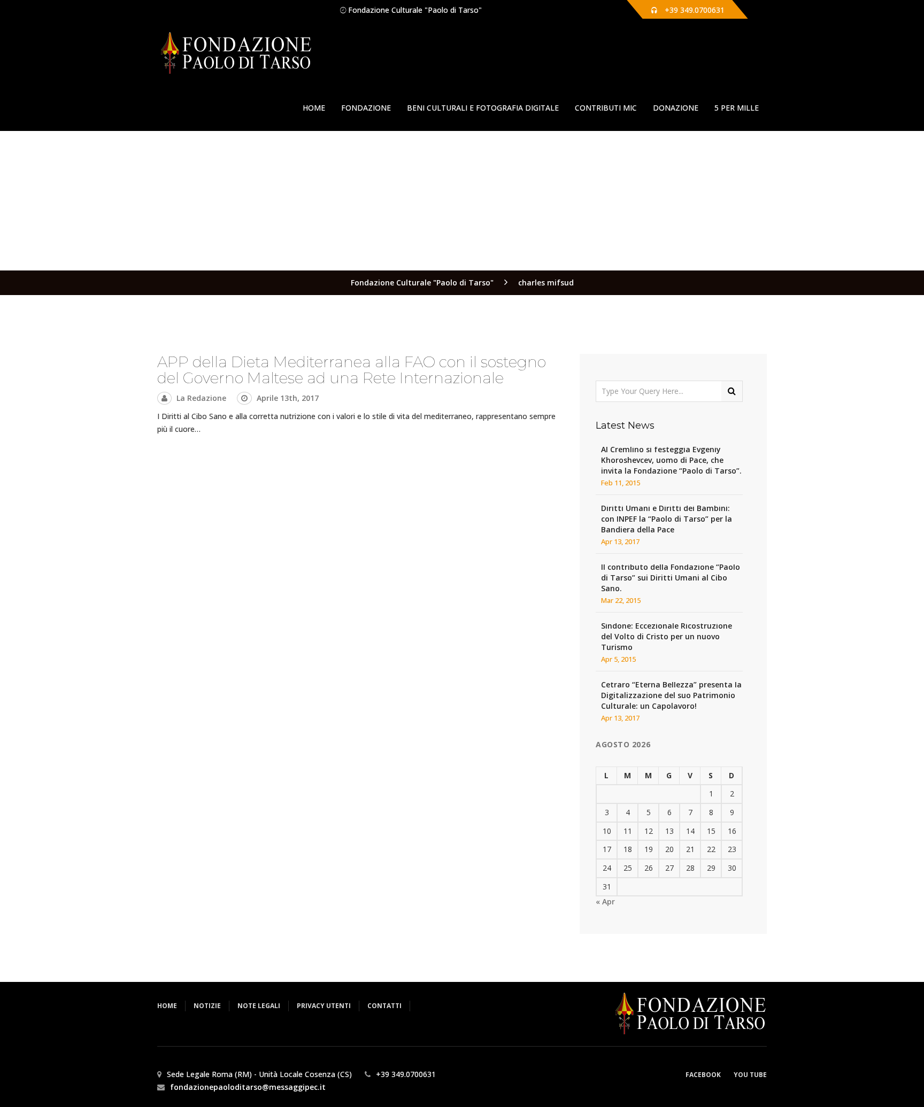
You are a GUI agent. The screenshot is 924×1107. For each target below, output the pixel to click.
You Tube (750, 1074)
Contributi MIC (606, 108)
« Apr (605, 901)
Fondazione (366, 108)
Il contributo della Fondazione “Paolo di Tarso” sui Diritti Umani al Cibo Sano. (670, 577)
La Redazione (201, 398)
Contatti (384, 1005)
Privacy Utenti (324, 1005)
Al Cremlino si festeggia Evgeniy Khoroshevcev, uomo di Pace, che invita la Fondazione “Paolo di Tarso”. (671, 460)
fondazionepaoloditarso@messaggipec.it (248, 1087)
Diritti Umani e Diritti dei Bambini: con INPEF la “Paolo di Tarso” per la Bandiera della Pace (666, 519)
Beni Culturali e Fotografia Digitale (483, 108)
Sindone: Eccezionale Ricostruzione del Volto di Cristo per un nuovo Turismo (666, 636)
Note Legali (258, 1005)
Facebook (703, 1074)
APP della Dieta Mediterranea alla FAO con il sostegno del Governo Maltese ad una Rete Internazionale (351, 370)
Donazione (675, 108)
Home (314, 108)
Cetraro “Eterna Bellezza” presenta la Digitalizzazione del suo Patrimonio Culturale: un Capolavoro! (671, 695)
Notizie (207, 1005)
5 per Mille (736, 108)
